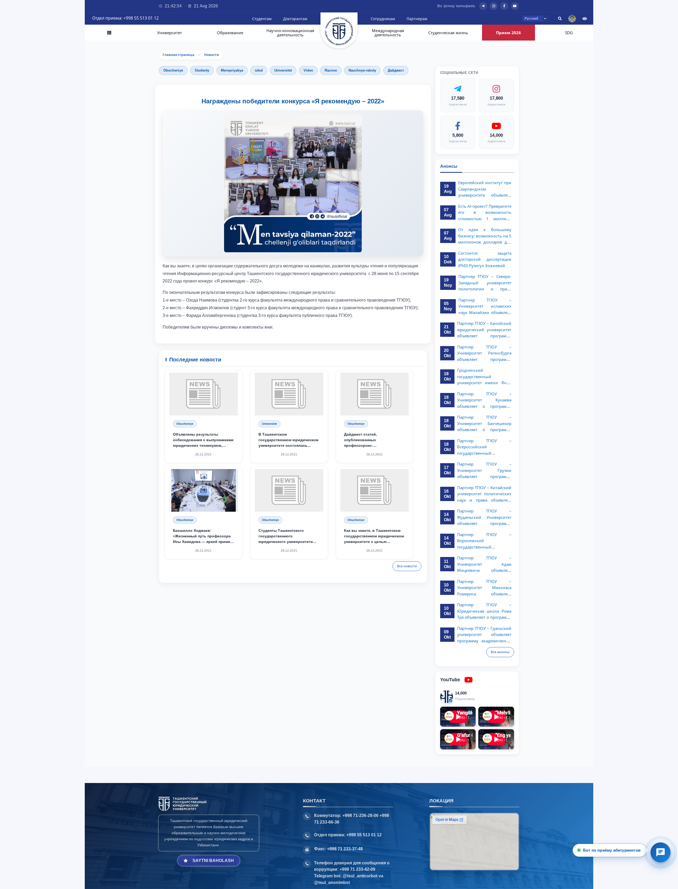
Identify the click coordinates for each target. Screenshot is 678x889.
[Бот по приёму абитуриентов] (660, 852)
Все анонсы (500, 651)
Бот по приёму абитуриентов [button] (612, 850)
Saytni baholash (213, 860)
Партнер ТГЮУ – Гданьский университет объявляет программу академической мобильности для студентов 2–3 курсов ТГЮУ (484, 641)
